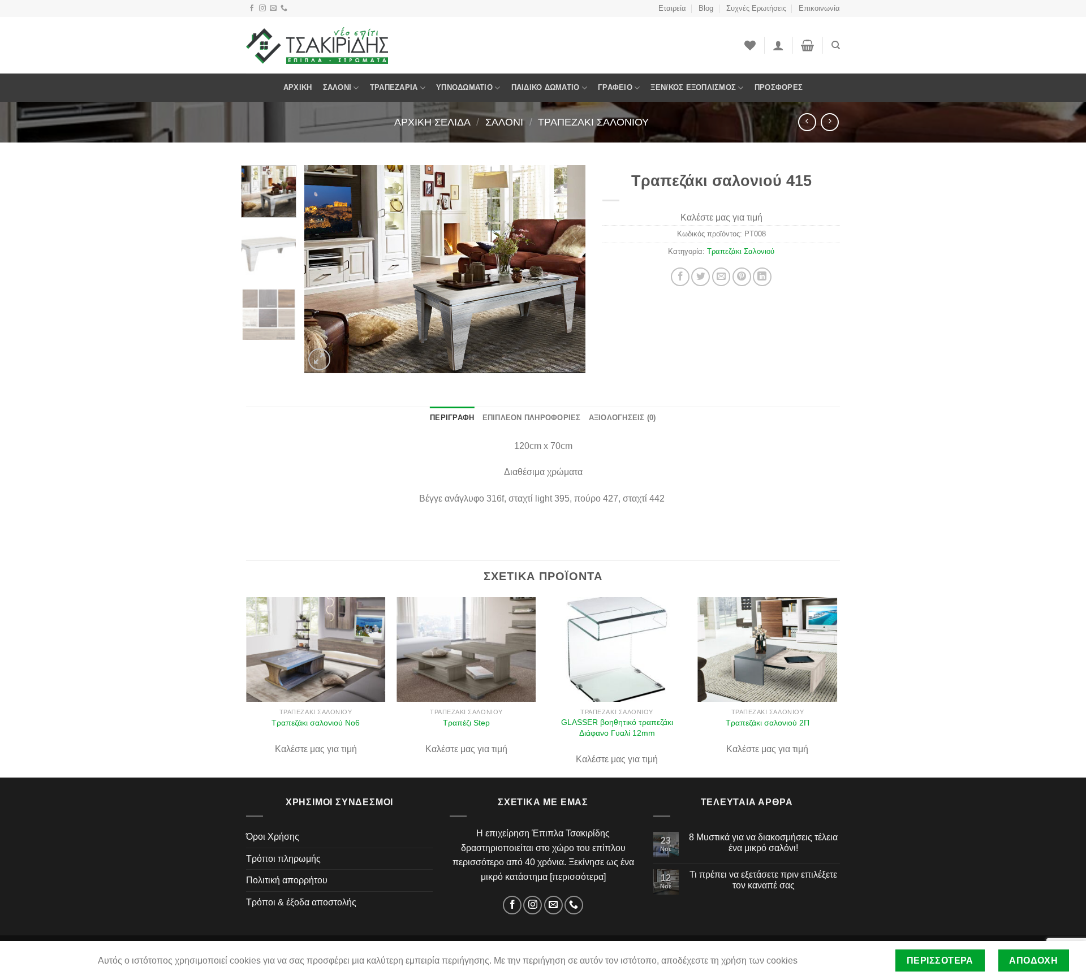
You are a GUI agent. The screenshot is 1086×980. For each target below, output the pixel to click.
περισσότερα (578, 877)
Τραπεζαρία (394, 87)
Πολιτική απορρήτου (286, 880)
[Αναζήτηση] (835, 45)
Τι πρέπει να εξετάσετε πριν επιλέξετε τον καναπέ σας (763, 880)
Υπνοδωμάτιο (464, 87)
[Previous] (324, 269)
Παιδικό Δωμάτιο (545, 87)
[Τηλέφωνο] (284, 8)
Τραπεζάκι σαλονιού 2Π (767, 722)
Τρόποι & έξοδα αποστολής (301, 902)
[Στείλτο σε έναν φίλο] (721, 276)
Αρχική (297, 87)
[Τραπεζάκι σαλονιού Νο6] (316, 649)
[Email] (273, 8)
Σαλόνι (337, 87)
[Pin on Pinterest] (741, 276)
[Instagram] (262, 8)
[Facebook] (251, 8)
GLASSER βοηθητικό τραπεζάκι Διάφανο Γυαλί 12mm (617, 727)
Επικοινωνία (819, 8)
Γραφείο (615, 87)
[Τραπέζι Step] (466, 649)
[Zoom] (319, 359)
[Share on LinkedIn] (762, 276)
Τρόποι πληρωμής (283, 859)
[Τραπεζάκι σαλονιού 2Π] (768, 649)
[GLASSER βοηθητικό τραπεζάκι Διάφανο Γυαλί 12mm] (617, 649)
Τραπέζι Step (466, 722)
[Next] (565, 269)
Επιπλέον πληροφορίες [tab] (531, 417)
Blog (706, 8)
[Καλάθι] (807, 45)
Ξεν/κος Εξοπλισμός (693, 87)
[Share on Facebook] (680, 276)
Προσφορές (779, 87)
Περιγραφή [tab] (452, 417)
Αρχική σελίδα (432, 122)
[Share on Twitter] (700, 276)
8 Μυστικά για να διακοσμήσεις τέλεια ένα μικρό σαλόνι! (763, 842)
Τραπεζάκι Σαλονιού (593, 122)
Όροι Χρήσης (272, 836)
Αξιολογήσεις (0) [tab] (622, 417)
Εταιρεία (672, 8)
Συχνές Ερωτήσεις (756, 8)
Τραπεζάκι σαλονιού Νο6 (316, 722)
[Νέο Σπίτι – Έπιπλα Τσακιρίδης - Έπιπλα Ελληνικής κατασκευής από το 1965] (317, 45)
